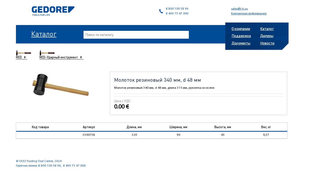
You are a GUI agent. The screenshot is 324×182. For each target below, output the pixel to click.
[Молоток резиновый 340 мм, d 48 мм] (60, 84)
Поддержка (241, 35)
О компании (241, 28)
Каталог (43, 33)
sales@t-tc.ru (239, 8)
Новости (267, 43)
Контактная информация (249, 13)
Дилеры (266, 35)
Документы (241, 43)
